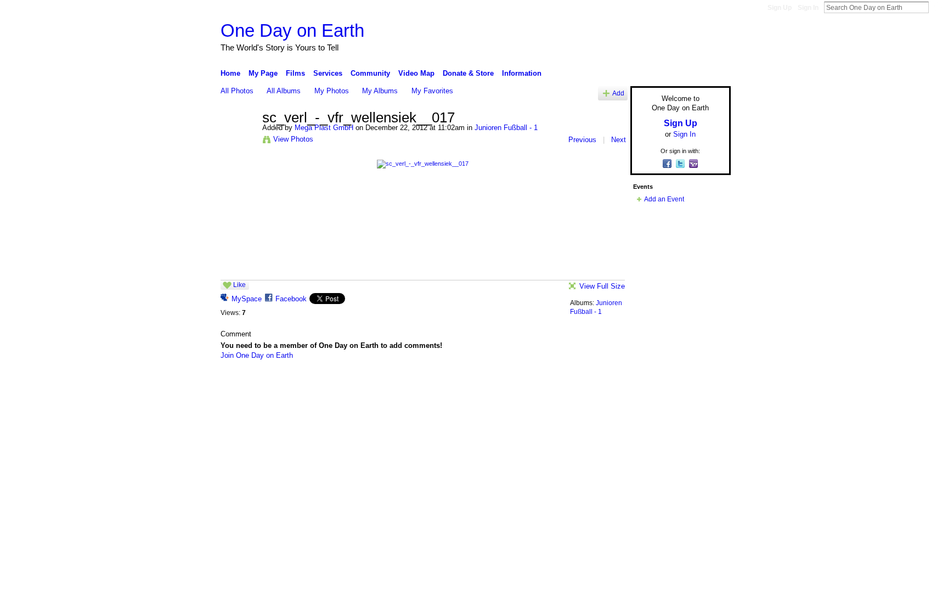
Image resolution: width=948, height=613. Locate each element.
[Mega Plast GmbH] (238, 141)
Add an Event (664, 199)
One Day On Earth (306, 384)
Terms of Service (706, 384)
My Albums (380, 91)
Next (618, 140)
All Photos (237, 91)
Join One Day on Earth (257, 355)
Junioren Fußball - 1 (506, 127)
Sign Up (780, 8)
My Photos (331, 91)
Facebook (291, 299)
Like (239, 285)
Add (618, 93)
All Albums (284, 91)
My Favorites (432, 91)
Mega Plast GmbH (324, 127)
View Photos (293, 139)
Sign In (808, 8)
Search (937, 7)
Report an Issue (649, 384)
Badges (606, 384)
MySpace (247, 299)
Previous (582, 140)
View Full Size (602, 286)
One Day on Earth (292, 30)
